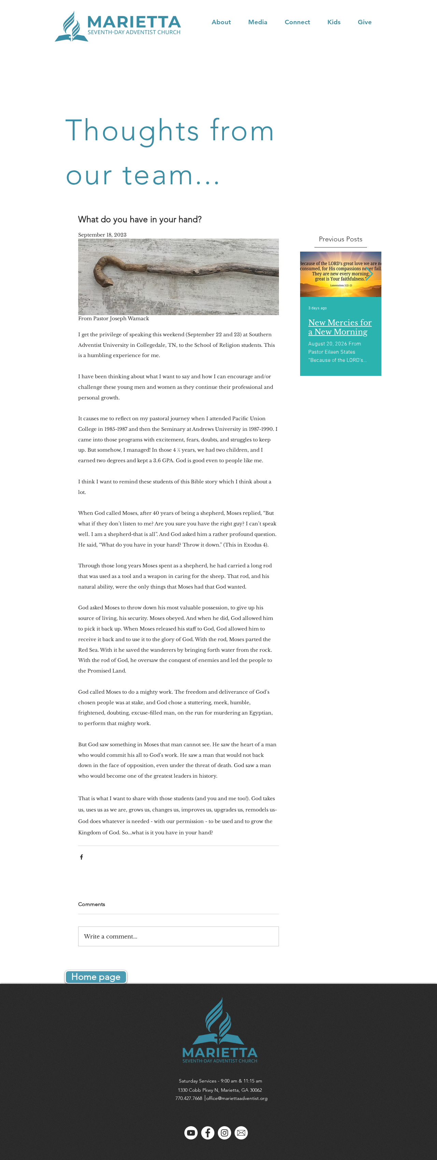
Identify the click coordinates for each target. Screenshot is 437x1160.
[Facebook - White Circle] (207, 1133)
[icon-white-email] (241, 1133)
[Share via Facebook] (81, 857)
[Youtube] (191, 1133)
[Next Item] (369, 274)
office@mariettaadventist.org (237, 1098)
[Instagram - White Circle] (224, 1133)
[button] (226, 22)
